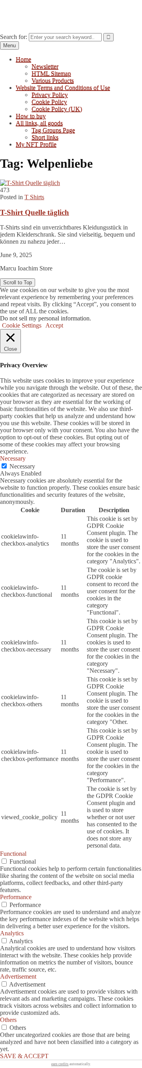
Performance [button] (16, 897)
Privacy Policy (50, 94)
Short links (45, 137)
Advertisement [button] (18, 976)
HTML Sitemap (51, 73)
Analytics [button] (12, 933)
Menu (9, 45)
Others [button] (8, 1019)
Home (23, 59)
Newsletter (45, 66)
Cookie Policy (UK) (57, 109)
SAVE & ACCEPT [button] (24, 1056)
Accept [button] (54, 325)
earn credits (60, 1064)
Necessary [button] (13, 458)
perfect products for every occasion (43, 9)
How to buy (31, 116)
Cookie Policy (49, 101)
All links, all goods (39, 123)
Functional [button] (13, 853)
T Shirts (34, 197)
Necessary (22, 466)
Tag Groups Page (53, 130)
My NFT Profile (36, 144)
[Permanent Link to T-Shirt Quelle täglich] (30, 183)
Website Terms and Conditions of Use (63, 87)
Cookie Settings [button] (21, 325)
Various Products (53, 80)
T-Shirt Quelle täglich (34, 212)
